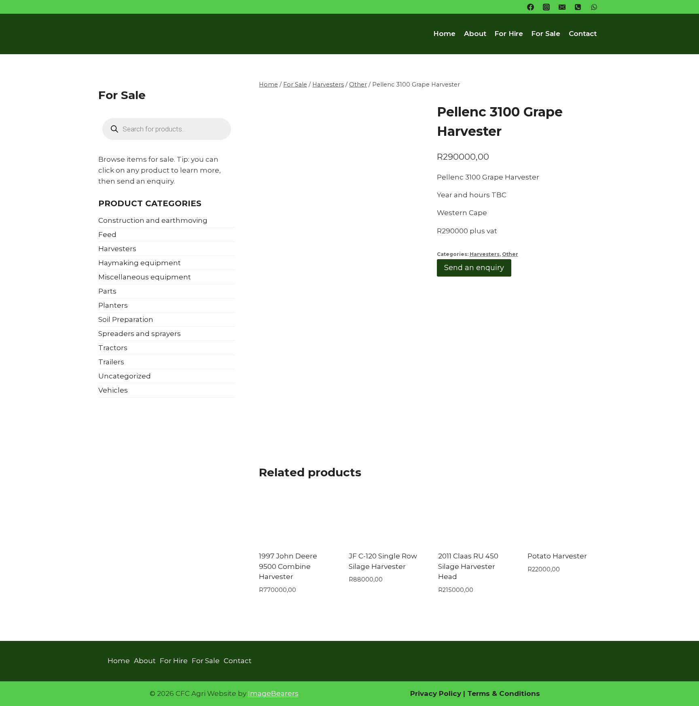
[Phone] (578, 7)
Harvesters (485, 254)
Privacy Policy (435, 693)
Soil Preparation (125, 319)
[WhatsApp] (594, 7)
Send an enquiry (474, 267)
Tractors (112, 348)
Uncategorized (124, 376)
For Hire (508, 34)
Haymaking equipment (139, 263)
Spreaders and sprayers (139, 334)
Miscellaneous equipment (144, 277)
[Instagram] (546, 7)
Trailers (111, 362)
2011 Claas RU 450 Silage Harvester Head (468, 566)
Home (444, 34)
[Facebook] (531, 7)
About (475, 34)
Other (510, 254)
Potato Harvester (557, 556)
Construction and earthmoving (153, 220)
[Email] (562, 7)
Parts (107, 291)
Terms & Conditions (502, 693)
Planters (113, 305)
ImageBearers (273, 693)
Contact (583, 34)
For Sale (545, 34)
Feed (107, 234)
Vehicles (113, 390)
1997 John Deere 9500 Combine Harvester (288, 566)
